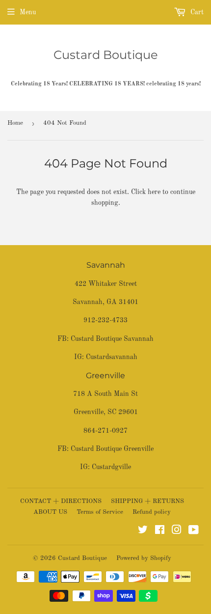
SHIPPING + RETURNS (147, 501)
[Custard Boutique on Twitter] (143, 531)
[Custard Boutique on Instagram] (177, 531)
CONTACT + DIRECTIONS (61, 501)
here (154, 192)
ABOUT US (50, 512)
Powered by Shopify (143, 558)
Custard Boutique (105, 55)
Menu (28, 12)
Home (15, 123)
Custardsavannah (111, 357)
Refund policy (151, 512)
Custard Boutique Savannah (112, 338)
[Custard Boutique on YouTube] (193, 531)
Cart (196, 12)
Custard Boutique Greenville (112, 449)
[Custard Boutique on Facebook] (160, 531)
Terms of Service (100, 512)
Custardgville (111, 467)
